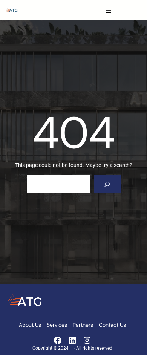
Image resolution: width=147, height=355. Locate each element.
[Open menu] (108, 10)
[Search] (107, 184)
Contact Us (112, 324)
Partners (83, 324)
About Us (30, 324)
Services (57, 324)
